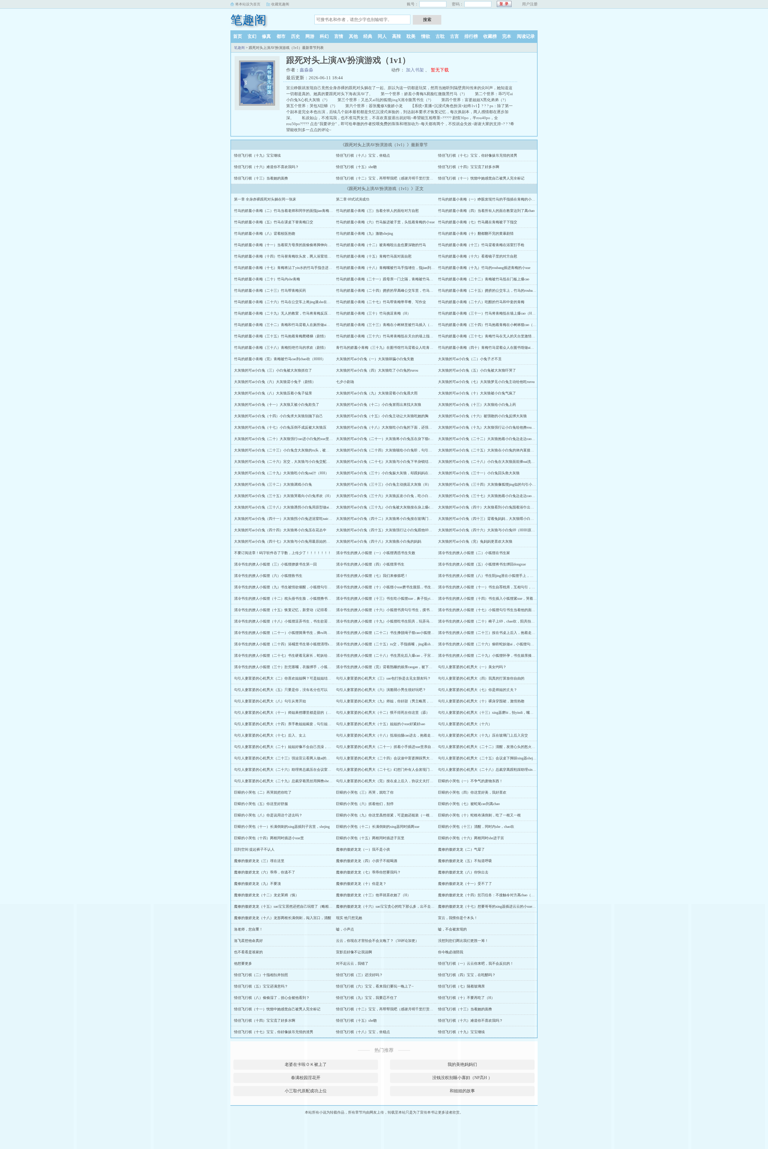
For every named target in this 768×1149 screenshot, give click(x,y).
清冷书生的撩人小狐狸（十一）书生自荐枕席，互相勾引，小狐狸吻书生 (495, 587)
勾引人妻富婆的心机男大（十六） (465, 724)
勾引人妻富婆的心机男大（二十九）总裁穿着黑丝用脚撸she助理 (285, 781)
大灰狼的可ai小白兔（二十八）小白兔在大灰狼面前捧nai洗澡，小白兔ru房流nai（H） (505, 462)
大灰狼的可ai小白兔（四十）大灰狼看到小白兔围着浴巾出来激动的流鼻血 (497, 507)
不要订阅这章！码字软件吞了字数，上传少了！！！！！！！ (282, 553)
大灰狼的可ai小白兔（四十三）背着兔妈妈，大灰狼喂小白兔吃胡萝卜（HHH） (501, 519)
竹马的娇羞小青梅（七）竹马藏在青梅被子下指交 (477, 222)
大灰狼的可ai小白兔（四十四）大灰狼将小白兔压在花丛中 (280, 530)
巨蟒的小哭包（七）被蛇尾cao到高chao (469, 804)
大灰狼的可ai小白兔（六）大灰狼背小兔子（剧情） (275, 382)
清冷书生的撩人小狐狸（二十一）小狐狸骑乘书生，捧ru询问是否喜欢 (289, 633)
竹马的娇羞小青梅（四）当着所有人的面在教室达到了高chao (486, 211)
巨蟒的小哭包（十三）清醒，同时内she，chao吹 (476, 827)
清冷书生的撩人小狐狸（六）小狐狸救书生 (268, 576)
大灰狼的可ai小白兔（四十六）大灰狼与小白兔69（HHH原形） (488, 530)
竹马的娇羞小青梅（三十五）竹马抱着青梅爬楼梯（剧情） (281, 336)
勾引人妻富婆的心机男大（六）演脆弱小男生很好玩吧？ (381, 690)
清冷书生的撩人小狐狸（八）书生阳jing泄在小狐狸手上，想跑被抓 (491, 576)
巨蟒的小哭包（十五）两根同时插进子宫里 (370, 838)
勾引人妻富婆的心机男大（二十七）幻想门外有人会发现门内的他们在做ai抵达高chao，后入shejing (414, 770)
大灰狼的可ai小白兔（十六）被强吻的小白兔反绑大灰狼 (482, 416)
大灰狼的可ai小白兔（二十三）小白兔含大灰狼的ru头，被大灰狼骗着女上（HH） (299, 450)
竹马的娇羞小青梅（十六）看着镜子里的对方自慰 (477, 256)
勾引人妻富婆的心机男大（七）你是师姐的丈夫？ (477, 690)
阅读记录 (526, 36)
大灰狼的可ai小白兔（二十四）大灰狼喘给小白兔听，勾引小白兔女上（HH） (397, 450)
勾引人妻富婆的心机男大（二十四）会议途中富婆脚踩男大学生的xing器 (393, 758)
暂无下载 (440, 70)
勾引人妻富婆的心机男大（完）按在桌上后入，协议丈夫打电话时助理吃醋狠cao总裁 (403, 781)
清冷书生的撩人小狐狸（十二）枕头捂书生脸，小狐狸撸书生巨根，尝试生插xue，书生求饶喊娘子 (312, 598)
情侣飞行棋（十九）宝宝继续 (257, 155)
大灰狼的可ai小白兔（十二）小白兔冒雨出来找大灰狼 (378, 405)
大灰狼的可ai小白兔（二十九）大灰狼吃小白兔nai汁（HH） (281, 473)
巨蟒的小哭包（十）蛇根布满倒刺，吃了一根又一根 (479, 815)
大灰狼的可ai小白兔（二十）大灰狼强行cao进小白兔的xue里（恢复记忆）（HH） (298, 439)
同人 (382, 36)
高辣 (396, 36)
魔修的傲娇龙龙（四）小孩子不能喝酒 (366, 861)
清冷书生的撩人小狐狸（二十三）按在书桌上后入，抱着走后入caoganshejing (498, 633)
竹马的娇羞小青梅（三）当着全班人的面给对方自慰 (377, 211)
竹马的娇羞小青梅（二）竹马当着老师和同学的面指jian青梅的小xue (287, 211)
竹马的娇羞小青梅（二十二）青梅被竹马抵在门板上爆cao (483, 279)
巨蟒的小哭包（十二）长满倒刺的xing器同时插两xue (377, 827)
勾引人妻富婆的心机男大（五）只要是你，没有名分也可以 (281, 690)
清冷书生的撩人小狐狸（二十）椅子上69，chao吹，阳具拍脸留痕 (490, 621)
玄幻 (252, 36)
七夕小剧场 (345, 382)
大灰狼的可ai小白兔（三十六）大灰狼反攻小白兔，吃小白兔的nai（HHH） (395, 496)
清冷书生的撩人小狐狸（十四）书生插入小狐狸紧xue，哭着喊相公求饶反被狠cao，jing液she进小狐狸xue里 (522, 598)
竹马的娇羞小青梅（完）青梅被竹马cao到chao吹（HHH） (280, 359)
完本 (506, 36)
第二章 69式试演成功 (352, 199)
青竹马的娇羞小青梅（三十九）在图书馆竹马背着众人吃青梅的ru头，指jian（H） (401, 347)
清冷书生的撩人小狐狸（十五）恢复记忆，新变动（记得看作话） (286, 610)
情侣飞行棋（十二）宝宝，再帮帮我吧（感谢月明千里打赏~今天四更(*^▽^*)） (399, 178)
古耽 (440, 36)
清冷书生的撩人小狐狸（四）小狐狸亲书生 (370, 564)
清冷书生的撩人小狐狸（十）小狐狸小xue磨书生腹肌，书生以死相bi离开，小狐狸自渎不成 (408, 587)
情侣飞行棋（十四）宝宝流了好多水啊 (468, 167)
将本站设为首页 (247, 4)
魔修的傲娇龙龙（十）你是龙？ (361, 884)
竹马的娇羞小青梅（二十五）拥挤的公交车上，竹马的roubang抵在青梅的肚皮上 (501, 290)
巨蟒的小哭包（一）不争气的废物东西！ (470, 781)
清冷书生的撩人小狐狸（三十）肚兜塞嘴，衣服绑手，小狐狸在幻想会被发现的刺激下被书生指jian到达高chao (321, 667)
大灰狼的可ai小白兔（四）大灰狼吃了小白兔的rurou (377, 370)
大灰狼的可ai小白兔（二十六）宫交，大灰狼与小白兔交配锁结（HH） (290, 462)
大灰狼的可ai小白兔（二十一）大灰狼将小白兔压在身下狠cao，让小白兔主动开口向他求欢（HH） (414, 439)
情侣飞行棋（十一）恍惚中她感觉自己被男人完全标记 (481, 178)
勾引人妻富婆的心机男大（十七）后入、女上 (270, 735)
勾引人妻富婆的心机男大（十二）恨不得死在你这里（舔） (383, 712)
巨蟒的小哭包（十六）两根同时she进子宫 (471, 838)
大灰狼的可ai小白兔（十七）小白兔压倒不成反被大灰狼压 (280, 427)
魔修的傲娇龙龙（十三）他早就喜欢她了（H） (373, 895)
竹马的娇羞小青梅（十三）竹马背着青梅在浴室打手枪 (481, 245)
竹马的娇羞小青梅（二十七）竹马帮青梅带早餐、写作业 (381, 302)
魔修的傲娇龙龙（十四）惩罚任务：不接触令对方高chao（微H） (489, 895)
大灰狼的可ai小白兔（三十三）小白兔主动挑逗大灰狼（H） (383, 484)
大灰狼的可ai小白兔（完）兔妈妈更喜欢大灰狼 (475, 541)
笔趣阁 (248, 20)
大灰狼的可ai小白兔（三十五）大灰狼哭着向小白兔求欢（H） (283, 496)
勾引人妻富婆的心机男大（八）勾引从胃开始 (270, 701)
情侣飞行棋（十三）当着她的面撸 (261, 178)
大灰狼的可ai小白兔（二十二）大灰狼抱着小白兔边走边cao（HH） (491, 439)
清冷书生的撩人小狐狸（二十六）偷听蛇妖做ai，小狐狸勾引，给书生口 (495, 644)
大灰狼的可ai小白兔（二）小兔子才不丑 (470, 359)
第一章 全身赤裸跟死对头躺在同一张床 (265, 199)
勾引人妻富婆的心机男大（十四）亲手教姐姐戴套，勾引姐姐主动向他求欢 (293, 724)
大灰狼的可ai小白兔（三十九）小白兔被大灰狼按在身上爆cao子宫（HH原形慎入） (401, 507)
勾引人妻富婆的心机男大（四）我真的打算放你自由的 (481, 678)
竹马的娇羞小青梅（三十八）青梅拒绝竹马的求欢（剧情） (281, 347)
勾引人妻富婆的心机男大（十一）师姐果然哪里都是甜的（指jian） (287, 712)
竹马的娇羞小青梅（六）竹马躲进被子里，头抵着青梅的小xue (385, 222)
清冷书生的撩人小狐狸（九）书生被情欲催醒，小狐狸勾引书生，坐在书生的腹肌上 (300, 587)
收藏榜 (490, 36)
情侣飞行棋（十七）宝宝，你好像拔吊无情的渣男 (477, 155)
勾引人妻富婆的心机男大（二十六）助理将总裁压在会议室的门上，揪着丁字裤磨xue (301, 770)
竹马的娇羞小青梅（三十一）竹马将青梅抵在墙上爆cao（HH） (488, 313)
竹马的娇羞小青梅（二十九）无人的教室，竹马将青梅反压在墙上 (286, 313)
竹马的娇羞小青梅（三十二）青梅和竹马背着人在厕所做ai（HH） (286, 325)
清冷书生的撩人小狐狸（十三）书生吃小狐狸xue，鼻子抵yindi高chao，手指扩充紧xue (404, 598)
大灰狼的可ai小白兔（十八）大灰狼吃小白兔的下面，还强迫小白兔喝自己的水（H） (403, 427)
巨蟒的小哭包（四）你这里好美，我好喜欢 (472, 792)
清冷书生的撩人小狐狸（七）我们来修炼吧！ (372, 576)
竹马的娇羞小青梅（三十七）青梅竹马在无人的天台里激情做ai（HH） (494, 336)
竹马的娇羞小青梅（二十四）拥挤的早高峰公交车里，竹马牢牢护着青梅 (393, 290)
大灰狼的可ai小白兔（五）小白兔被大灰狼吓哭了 (477, 370)
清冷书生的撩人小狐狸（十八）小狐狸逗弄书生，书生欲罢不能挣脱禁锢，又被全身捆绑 (304, 621)
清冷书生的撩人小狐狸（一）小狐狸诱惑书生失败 (375, 553)
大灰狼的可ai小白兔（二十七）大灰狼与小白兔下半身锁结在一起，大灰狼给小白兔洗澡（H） (410, 462)
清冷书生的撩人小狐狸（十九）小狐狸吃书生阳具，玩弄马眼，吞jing (391, 621)
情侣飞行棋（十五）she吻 (356, 167)
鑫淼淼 (306, 70)
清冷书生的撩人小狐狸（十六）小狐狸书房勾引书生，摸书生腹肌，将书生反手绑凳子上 (406, 610)
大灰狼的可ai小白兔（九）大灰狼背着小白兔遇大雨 (377, 393)
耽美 (411, 36)
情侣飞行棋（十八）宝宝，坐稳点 (363, 155)
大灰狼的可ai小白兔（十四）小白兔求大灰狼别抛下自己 (278, 416)
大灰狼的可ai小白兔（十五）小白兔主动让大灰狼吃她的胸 (382, 416)
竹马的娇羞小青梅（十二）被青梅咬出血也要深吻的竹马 (381, 245)
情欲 (425, 36)
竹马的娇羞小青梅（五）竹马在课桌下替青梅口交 (273, 222)
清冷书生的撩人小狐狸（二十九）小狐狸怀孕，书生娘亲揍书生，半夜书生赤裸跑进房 (506, 655)
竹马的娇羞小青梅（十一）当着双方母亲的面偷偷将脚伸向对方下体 (288, 245)
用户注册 (530, 4)
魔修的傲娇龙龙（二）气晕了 (461, 849)
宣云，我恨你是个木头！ (458, 918)
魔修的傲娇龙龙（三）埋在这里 (259, 861)
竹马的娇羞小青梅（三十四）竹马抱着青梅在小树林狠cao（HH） (490, 325)
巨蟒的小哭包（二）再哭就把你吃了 (263, 792)
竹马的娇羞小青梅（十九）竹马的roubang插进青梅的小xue (484, 268)
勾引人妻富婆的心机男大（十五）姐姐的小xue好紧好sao (380, 724)
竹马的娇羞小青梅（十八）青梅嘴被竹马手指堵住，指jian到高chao (388, 268)
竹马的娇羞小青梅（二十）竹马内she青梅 (267, 279)
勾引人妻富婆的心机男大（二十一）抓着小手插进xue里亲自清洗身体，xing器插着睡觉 (404, 747)
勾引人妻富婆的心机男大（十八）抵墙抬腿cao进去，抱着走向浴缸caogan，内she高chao (405, 735)
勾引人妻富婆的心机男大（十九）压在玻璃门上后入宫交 (483, 735)
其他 (353, 36)
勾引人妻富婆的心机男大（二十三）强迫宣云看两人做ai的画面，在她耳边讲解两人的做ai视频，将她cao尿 (318, 758)
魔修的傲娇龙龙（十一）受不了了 (465, 884)
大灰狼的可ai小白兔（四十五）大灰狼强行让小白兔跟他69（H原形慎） (392, 530)
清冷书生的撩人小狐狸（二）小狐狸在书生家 (474, 553)
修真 (266, 36)
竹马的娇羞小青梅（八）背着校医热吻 (264, 233)
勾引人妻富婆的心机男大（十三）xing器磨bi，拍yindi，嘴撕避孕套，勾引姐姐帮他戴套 (507, 712)
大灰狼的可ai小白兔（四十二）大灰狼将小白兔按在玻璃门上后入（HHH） (395, 519)
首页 (237, 36)
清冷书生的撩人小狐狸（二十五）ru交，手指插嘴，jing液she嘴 (386, 644)
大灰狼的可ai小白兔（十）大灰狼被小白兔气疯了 (477, 393)
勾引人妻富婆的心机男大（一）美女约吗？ (472, 667)
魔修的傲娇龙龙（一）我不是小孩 (363, 849)
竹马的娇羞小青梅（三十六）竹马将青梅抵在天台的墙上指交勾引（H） (393, 336)
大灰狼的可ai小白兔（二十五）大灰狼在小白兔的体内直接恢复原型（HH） (497, 450)
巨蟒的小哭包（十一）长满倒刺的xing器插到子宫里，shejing (282, 827)
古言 (454, 36)
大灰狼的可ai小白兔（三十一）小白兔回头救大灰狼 (479, 473)
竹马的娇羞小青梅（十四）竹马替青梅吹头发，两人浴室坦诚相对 (286, 256)
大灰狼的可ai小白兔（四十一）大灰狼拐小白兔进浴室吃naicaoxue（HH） (292, 519)
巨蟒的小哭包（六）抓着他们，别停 (365, 804)
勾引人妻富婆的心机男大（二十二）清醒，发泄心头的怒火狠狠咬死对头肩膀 (499, 747)
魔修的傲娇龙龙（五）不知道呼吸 (465, 861)
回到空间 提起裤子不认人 (254, 849)
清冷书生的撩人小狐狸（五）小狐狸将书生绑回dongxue (482, 564)
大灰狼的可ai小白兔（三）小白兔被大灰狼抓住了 (273, 370)
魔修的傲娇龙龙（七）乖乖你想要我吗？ (368, 872)
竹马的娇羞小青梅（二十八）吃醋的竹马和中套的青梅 (481, 302)
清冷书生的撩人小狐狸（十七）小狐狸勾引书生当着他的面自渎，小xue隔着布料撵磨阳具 (509, 610)
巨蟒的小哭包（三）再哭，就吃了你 (365, 792)
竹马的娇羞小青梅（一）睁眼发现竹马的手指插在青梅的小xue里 (489, 199)
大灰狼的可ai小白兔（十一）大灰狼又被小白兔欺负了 (276, 405)
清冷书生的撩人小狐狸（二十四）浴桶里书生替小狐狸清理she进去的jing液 (293, 644)
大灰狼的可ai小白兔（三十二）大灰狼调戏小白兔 (273, 484)
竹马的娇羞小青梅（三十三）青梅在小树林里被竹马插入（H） (386, 325)
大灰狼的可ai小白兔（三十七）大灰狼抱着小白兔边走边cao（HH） (491, 496)
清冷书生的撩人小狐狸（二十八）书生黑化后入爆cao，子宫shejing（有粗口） (397, 655)
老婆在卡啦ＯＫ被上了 (306, 1064)
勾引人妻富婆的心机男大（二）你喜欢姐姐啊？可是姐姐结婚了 (284, 678)
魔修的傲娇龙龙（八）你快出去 (463, 872)
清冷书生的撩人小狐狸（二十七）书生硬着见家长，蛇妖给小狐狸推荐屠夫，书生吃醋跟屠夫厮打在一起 (317, 655)
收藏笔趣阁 (280, 4)
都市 (281, 36)
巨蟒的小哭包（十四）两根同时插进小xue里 (269, 838)
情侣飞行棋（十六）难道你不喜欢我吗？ (266, 167)
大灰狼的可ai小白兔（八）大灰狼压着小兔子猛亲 (273, 393)
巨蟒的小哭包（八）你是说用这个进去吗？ (268, 815)
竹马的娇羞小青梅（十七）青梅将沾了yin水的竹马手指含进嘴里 (285, 268)
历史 (295, 36)
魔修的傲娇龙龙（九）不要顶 (257, 884)
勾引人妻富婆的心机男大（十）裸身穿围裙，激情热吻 (481, 701)
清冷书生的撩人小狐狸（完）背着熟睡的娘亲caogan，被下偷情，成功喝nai (395, 667)
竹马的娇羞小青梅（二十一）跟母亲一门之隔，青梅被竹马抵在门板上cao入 (396, 279)
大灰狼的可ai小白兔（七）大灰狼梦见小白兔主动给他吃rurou (486, 382)
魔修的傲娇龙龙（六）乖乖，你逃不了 (264, 872)
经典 (367, 36)
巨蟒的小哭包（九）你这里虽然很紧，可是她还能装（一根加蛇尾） (390, 815)
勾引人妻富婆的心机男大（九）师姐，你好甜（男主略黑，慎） (386, 701)
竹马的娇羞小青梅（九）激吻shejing (364, 233)
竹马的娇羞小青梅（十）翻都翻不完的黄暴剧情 (476, 233)
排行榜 (471, 36)
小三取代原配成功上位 (306, 1091)
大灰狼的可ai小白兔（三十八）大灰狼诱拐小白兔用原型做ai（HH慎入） (291, 507)
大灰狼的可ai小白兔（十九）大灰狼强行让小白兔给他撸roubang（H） (493, 427)
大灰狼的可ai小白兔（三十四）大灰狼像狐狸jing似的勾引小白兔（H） (493, 484)
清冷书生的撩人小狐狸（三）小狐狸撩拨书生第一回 (275, 564)
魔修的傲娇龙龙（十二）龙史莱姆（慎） (266, 895)
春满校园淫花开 (305, 1077)
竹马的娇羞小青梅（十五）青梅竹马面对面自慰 (374, 256)
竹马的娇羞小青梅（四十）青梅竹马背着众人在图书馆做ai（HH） (490, 347)
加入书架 (415, 70)
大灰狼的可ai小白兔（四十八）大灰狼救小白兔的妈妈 (378, 541)
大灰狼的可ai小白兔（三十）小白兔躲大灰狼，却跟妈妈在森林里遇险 (391, 473)
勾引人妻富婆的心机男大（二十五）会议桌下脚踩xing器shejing (487, 758)
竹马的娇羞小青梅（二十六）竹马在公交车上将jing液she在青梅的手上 (289, 302)
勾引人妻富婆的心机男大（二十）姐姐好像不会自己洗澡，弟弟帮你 (288, 747)
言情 (338, 36)
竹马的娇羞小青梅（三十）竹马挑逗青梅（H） (373, 313)
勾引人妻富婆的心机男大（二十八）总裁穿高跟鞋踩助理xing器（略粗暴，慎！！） (504, 770)
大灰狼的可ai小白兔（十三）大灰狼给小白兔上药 (477, 405)
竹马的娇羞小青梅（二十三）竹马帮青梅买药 (270, 290)
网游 (309, 36)
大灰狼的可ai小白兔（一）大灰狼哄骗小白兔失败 (375, 359)
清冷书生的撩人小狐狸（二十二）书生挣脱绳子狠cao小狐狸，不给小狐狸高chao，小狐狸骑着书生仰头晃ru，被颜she (428, 633)
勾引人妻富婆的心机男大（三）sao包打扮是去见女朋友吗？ (383, 678)
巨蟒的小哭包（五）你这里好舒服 (261, 804)
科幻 (324, 36)
